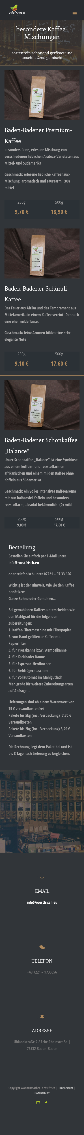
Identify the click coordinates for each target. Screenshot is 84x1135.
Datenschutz (42, 1093)
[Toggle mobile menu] (75, 13)
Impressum (66, 1088)
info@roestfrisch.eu (24, 562)
